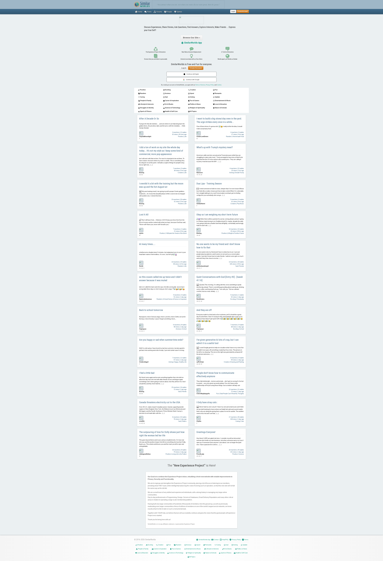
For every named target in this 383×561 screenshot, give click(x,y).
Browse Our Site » (191, 38)
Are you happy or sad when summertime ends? (161, 339)
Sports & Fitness (225, 553)
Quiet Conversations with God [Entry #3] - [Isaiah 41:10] (219, 279)
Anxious (188, 545)
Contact (216, 539)
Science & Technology (176, 553)
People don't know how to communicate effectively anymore (215, 375)
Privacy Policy (210, 85)
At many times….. (147, 244)
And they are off (204, 310)
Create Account (196, 68)
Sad (226, 545)
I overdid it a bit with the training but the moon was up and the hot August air (161, 185)
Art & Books (228, 549)
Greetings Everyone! (205, 432)
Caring (218, 545)
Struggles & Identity (158, 553)
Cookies (219, 85)
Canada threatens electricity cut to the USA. (160, 402)
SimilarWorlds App (193, 42)
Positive (140, 545)
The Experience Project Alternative (156, 52)
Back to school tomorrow (151, 310)
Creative (160, 545)
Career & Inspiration (159, 549)
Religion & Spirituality (194, 553)
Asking (235, 545)
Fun (169, 545)
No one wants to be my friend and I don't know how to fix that (218, 246)
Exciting (150, 545)
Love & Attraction (142, 553)
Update (244, 545)
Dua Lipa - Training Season (209, 183)
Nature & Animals (210, 553)
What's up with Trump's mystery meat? (214, 147)
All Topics (192, 557)
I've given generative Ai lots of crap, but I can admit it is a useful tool (217, 341)
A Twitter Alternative (227, 52)
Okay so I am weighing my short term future (217, 214)
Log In (233, 11)
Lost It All (143, 214)
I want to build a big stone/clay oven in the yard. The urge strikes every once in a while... (219, 120)
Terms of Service (200, 85)
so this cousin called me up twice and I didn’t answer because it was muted (160, 279)
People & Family (143, 549)
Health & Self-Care (241, 553)
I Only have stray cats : (207, 402)
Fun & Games (176, 549)
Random (178, 545)
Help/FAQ (225, 539)
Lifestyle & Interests (212, 549)
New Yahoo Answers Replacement (191, 52)
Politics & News (242, 549)
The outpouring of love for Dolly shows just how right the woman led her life (162, 434)
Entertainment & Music (193, 549)
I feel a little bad (146, 373)
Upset (198, 545)
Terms (246, 539)
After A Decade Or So (149, 118)
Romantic (208, 545)
